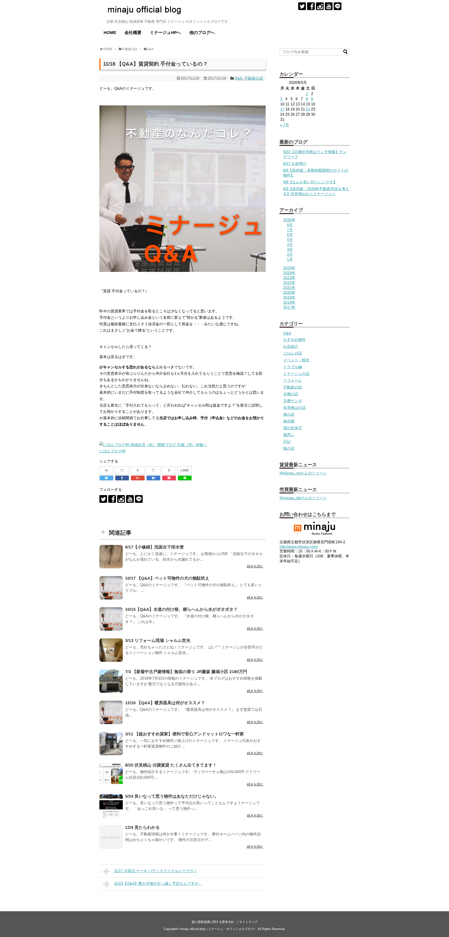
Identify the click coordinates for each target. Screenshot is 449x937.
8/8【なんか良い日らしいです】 (310, 182)
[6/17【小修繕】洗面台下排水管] (111, 556)
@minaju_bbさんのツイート (303, 498)
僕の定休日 (292, 428)
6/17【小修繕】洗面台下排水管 (154, 547)
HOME (110, 32)
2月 (290, 254)
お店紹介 (290, 346)
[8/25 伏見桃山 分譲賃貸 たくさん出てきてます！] (111, 774)
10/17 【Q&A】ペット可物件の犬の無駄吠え (167, 578)
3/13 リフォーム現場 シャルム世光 (157, 640)
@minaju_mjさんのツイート (303, 473)
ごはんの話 (292, 353)
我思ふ (288, 435)
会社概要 (133, 32)
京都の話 (290, 394)
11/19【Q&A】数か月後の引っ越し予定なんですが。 (158, 883)
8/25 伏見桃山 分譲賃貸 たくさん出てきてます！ (171, 765)
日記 (287, 442)
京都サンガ (292, 401)
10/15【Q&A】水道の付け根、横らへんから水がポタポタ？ (181, 609)
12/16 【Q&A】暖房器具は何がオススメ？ (165, 702)
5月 (290, 240)
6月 (290, 235)
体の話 (288, 414)
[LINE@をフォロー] (337, 6)
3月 (290, 250)
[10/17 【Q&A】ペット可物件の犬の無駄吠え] (111, 588)
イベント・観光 (296, 360)
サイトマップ (248, 922)
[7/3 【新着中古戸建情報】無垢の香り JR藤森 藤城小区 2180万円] (111, 681)
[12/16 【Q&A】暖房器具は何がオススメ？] (111, 712)
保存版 (288, 421)
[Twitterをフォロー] (302, 6)
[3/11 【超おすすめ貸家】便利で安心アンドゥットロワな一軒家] (111, 743)
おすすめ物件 (294, 340)
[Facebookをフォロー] (311, 6)
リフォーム (292, 380)
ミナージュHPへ (165, 32)
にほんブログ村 (112, 451)
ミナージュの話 (296, 374)
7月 (290, 230)
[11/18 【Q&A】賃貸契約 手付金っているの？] (153, 478)
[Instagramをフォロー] (320, 6)
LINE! (185, 470)
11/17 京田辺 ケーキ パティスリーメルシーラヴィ (155, 871)
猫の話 (288, 448)
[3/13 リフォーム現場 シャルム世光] (111, 650)
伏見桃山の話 (294, 408)
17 (282, 109)
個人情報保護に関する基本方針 (213, 922)
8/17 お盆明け (294, 164)
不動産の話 (253, 78)
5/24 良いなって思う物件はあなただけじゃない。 (172, 796)
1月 (290, 259)
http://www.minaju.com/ (298, 547)
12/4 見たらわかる (142, 827)
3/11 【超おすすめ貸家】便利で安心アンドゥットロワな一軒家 (184, 734)
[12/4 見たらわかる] (111, 837)
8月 (290, 225)
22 (308, 109)
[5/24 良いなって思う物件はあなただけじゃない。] (111, 806)
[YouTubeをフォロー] (329, 6)
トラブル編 (292, 367)
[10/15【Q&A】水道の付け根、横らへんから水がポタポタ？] (111, 619)
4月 (290, 245)
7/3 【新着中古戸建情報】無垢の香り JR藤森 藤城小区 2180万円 (186, 671)
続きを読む (255, 566)
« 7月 (284, 125)
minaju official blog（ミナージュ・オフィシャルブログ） (218, 929)
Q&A (239, 78)
